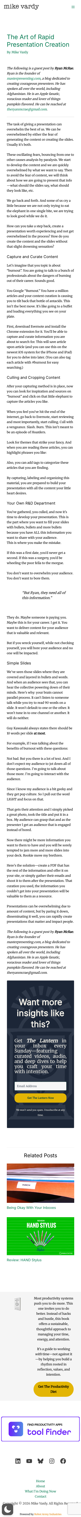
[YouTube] (29, 1461)
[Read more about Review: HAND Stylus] (40, 1236)
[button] (7, 1509)
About (40, 1486)
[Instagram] (51, 1461)
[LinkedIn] (18, 1461)
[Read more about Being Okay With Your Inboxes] (40, 1183)
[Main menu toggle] (73, 7)
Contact (40, 1496)
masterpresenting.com (23, 78)
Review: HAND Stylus (24, 1260)
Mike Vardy (21, 7)
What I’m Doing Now (40, 1491)
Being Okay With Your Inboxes (31, 1207)
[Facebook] (63, 1461)
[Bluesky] (40, 1461)
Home (40, 1481)
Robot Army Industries (47, 1514)
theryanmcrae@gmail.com (27, 109)
